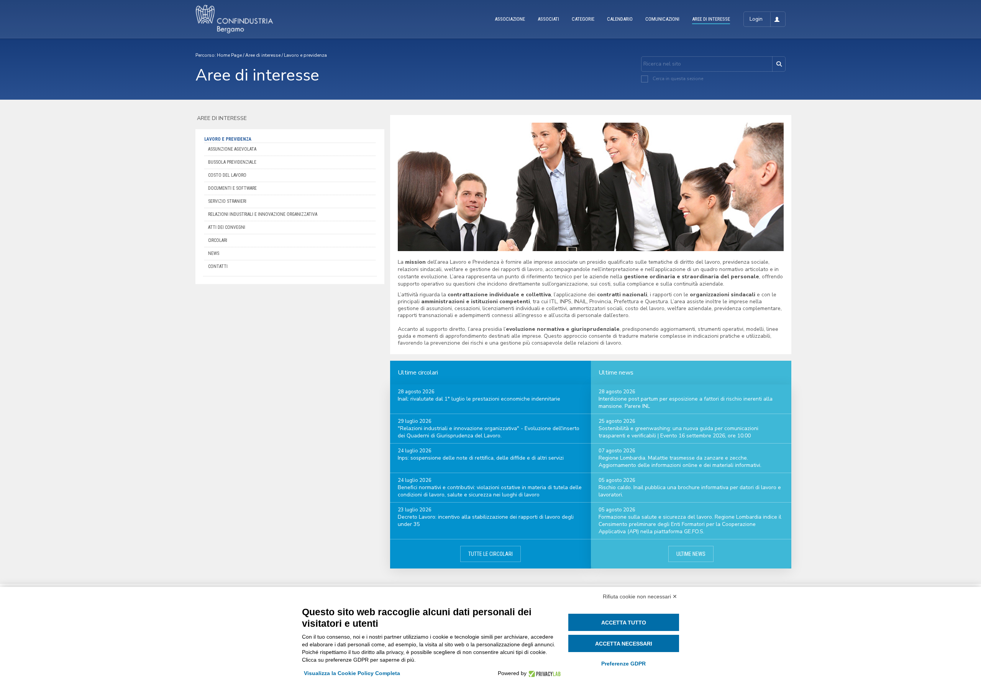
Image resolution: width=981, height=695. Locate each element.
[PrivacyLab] (544, 673)
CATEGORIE (583, 19)
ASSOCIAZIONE (510, 19)
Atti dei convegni (226, 227)
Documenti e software (232, 188)
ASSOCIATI (548, 19)
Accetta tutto (623, 622)
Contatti (218, 266)
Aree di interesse (263, 55)
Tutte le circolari (490, 554)
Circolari (217, 240)
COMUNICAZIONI (662, 19)
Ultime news (690, 554)
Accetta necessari (623, 644)
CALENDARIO (620, 19)
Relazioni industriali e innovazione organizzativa (262, 214)
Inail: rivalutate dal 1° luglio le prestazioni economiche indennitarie (479, 399)
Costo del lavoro (227, 175)
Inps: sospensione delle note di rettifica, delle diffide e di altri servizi (481, 458)
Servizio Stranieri (227, 201)
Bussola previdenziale (232, 162)
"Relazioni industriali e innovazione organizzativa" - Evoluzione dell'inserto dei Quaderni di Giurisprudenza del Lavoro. (488, 432)
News (213, 253)
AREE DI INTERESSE (711, 19)
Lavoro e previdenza (305, 55)
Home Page (229, 55)
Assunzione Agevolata (232, 149)
